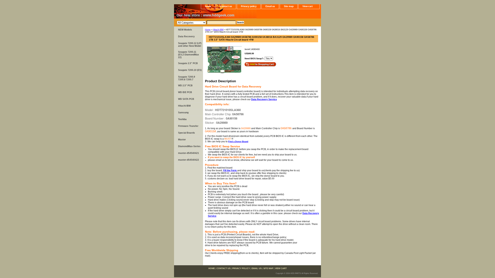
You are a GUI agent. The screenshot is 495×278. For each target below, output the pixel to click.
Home (208, 29)
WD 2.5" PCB (185, 85)
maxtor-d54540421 (188, 153)
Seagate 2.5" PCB (188, 63)
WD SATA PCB (186, 99)
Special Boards (186, 132)
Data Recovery (186, 36)
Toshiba (182, 119)
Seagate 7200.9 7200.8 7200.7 (186, 78)
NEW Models (185, 29)
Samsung (183, 112)
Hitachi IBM (218, 29)
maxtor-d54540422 (188, 159)
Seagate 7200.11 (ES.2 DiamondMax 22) (188, 55)
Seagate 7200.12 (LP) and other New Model (189, 44)
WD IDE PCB (185, 92)
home (208, 6)
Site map (289, 6)
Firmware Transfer (188, 126)
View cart (307, 6)
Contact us (226, 6)
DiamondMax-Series (189, 146)
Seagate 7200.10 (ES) (190, 70)
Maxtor (182, 139)
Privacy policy (249, 6)
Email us (270, 6)
